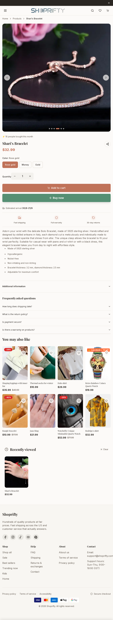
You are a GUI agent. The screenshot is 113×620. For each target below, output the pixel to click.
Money (25, 164)
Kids (4, 573)
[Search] (92, 10)
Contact (35, 571)
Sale (4, 557)
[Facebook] (5, 537)
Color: (10, 158)
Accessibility (45, 594)
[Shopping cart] (108, 10)
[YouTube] (28, 537)
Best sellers (8, 562)
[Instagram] (13, 537)
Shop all (7, 552)
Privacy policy (67, 562)
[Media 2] (51, 128)
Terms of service (68, 557)
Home (5, 18)
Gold (37, 164)
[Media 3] (54, 128)
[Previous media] (7, 78)
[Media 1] (49, 128)
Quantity (6, 176)
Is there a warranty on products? (18, 329)
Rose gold (10, 164)
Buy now (58, 197)
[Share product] (107, 144)
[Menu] (5, 10)
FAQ (33, 552)
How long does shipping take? (17, 306)
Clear (105, 449)
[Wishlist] (100, 10)
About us (64, 552)
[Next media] (106, 78)
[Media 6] (63, 128)
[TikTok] (21, 537)
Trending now (10, 568)
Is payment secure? (11, 322)
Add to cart (58, 187)
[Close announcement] (109, 3)
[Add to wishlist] (23, 353)
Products (17, 18)
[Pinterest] (36, 537)
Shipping (35, 557)
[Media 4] (57, 128)
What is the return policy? (15, 314)
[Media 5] (61, 128)
